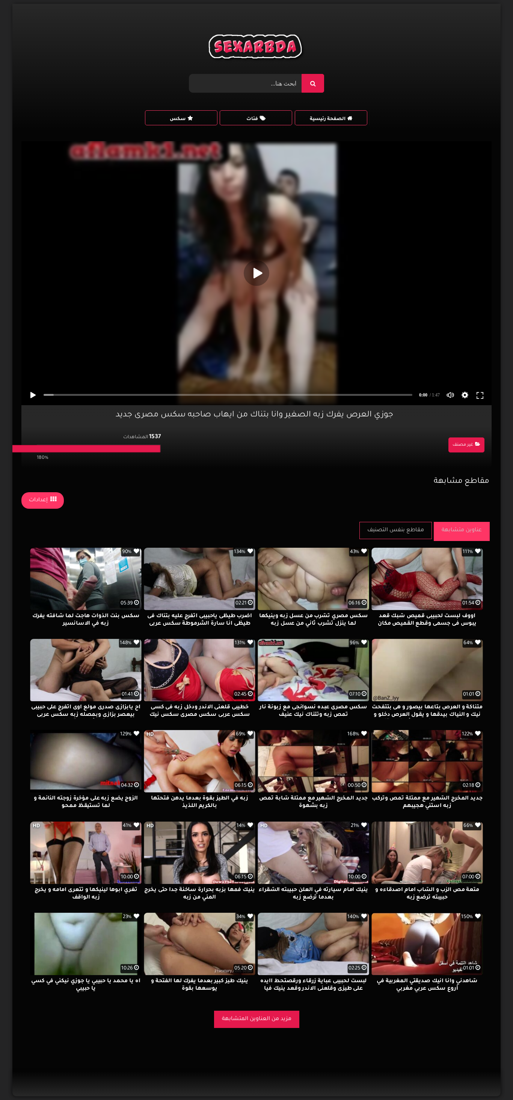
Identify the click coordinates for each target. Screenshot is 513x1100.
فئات (252, 119)
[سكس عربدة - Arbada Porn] (256, 48)
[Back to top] (489, 1077)
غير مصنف (463, 445)
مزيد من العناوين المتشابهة (256, 1019)
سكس (178, 119)
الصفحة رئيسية (328, 119)
